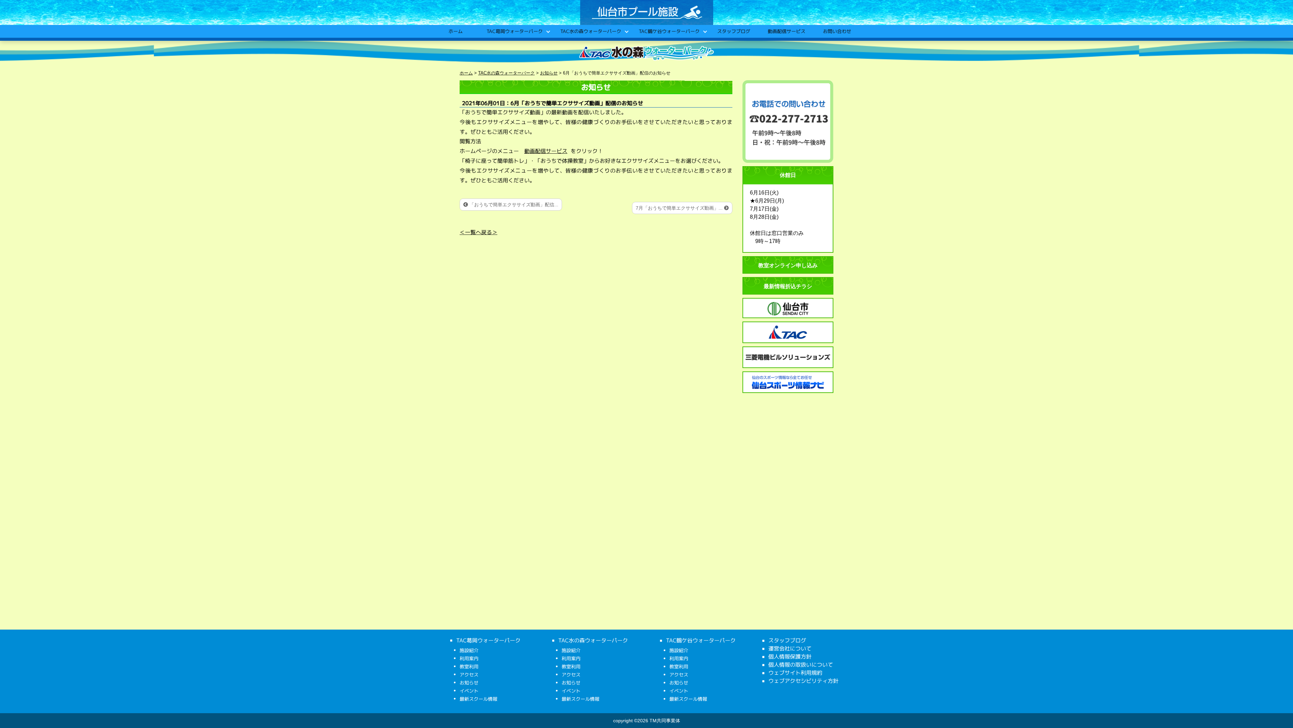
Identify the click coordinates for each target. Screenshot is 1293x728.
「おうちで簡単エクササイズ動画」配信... (513, 204)
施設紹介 (469, 650)
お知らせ (469, 682)
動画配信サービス (786, 31)
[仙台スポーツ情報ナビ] (788, 382)
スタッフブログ (733, 31)
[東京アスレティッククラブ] (788, 332)
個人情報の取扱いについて (800, 664)
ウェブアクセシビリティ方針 (803, 681)
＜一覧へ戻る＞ (478, 232)
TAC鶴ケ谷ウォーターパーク (668, 31)
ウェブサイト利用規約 (795, 672)
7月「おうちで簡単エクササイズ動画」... (680, 208)
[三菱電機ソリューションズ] (788, 357)
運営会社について (789, 648)
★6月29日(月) (767, 201)
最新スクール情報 (478, 699)
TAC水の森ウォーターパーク (590, 31)
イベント (469, 691)
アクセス (469, 674)
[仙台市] (788, 309)
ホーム (455, 31)
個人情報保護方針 (789, 656)
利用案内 (469, 658)
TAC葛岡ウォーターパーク (514, 31)
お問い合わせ (837, 31)
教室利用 (469, 666)
